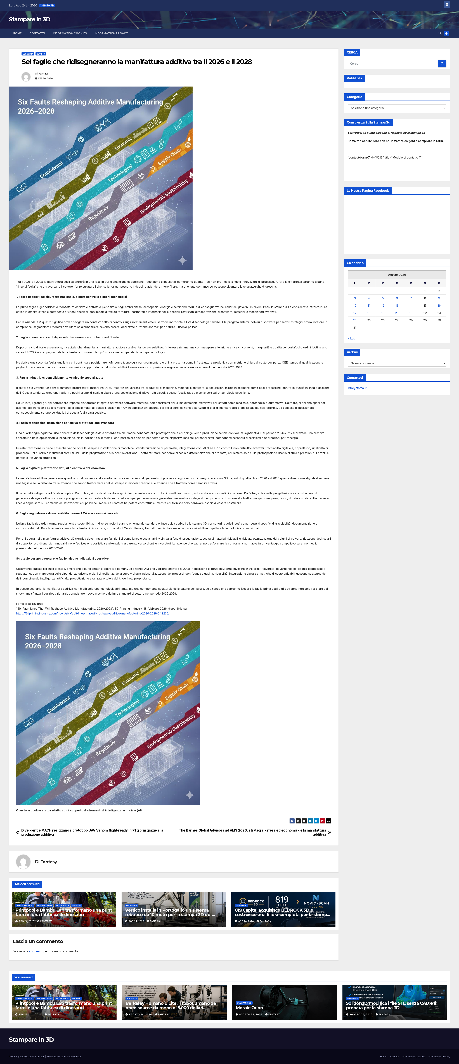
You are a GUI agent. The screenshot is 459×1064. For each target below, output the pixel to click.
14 (411, 305)
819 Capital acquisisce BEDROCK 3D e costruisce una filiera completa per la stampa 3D (282, 914)
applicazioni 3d (24, 905)
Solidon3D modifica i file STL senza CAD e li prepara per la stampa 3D (391, 1005)
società (41, 54)
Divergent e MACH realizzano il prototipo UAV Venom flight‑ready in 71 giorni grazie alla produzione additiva (92, 832)
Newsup (58, 1056)
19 (382, 313)
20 (397, 313)
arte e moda (62, 905)
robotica (132, 998)
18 (368, 313)
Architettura (44, 905)
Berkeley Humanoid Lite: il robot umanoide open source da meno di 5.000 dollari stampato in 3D (171, 1008)
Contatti (37, 33)
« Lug (351, 338)
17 (354, 313)
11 (369, 305)
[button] (440, 33)
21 (411, 313)
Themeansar (74, 1056)
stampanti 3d (244, 1003)
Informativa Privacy (111, 33)
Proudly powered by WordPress (27, 1056)
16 (439, 305)
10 (354, 305)
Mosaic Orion (249, 1007)
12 (382, 305)
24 (355, 320)
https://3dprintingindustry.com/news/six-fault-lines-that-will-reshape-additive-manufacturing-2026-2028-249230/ (92, 613)
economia (28, 54)
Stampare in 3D (29, 19)
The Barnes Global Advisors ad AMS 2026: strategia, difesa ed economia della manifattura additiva (252, 832)
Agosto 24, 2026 (30, 1014)
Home (17, 33)
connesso (35, 951)
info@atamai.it (357, 388)
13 (397, 305)
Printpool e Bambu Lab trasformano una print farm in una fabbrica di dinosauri (63, 912)
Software (352, 998)
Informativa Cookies (70, 33)
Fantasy (43, 73)
